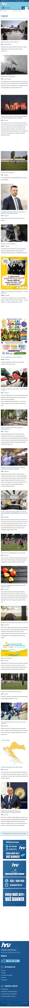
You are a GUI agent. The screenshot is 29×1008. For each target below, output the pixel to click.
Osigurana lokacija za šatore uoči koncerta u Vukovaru (14, 622)
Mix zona (2, 246)
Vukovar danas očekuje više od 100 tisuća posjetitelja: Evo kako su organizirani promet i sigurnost (14, 117)
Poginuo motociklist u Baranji (9, 10)
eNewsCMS (25, 1002)
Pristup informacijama (7, 975)
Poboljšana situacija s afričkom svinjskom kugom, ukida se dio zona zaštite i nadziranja (13, 468)
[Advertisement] (14, 145)
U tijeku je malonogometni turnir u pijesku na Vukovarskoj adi (12, 428)
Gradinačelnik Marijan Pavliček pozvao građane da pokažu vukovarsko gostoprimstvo (13, 212)
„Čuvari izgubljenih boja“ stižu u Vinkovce (11, 357)
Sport (2, 431)
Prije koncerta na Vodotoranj (8, 76)
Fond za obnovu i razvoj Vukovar (9, 994)
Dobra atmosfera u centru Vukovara (9, 42)
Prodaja (22, 1)
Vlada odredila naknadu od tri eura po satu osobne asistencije (13, 722)
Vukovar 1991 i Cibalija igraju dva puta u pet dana (13, 553)
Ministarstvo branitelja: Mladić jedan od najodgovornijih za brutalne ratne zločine (11, 811)
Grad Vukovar (5, 989)
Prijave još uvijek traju (6, 658)
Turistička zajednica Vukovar (8, 996)
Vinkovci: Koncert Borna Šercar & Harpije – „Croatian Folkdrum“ (14, 292)
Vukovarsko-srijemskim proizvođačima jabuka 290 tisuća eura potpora (13, 586)
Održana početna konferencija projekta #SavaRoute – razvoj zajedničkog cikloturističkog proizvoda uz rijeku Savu (14, 513)
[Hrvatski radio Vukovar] (4, 4)
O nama (4, 970)
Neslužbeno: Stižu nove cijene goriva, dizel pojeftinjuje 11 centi (14, 389)
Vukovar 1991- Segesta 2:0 (7, 172)
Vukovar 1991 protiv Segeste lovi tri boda (11, 691)
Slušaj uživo (12, 961)
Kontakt (18, 1)
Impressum (4, 980)
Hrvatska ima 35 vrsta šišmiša (8, 243)
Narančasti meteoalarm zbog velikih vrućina (11, 767)
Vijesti (2, 44)
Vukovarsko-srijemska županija (9, 991)
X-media (8, 1004)
